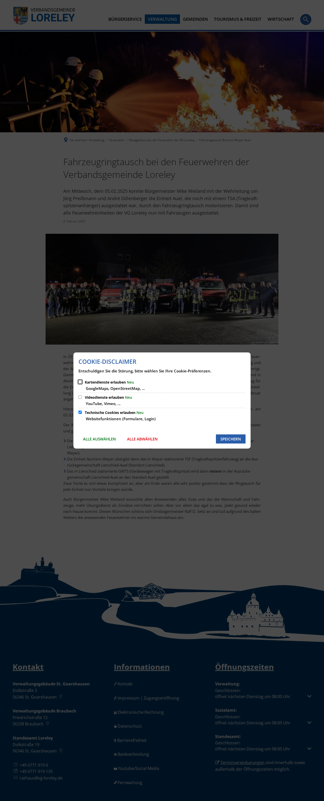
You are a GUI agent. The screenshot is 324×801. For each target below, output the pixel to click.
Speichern (230, 438)
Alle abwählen (142, 438)
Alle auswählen (99, 438)
